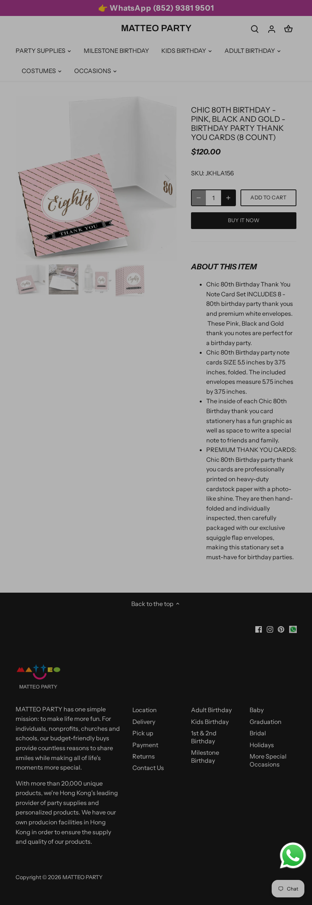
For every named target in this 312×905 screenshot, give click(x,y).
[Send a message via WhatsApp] (293, 855)
